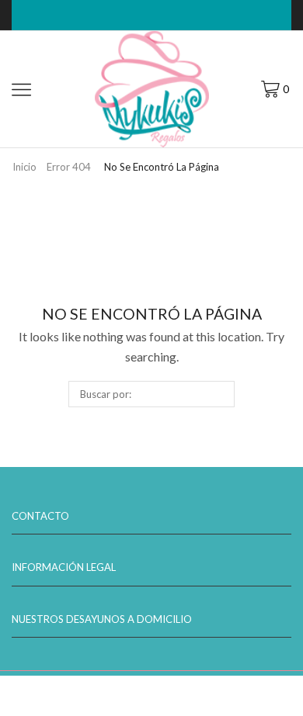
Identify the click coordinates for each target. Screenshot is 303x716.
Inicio (24, 167)
